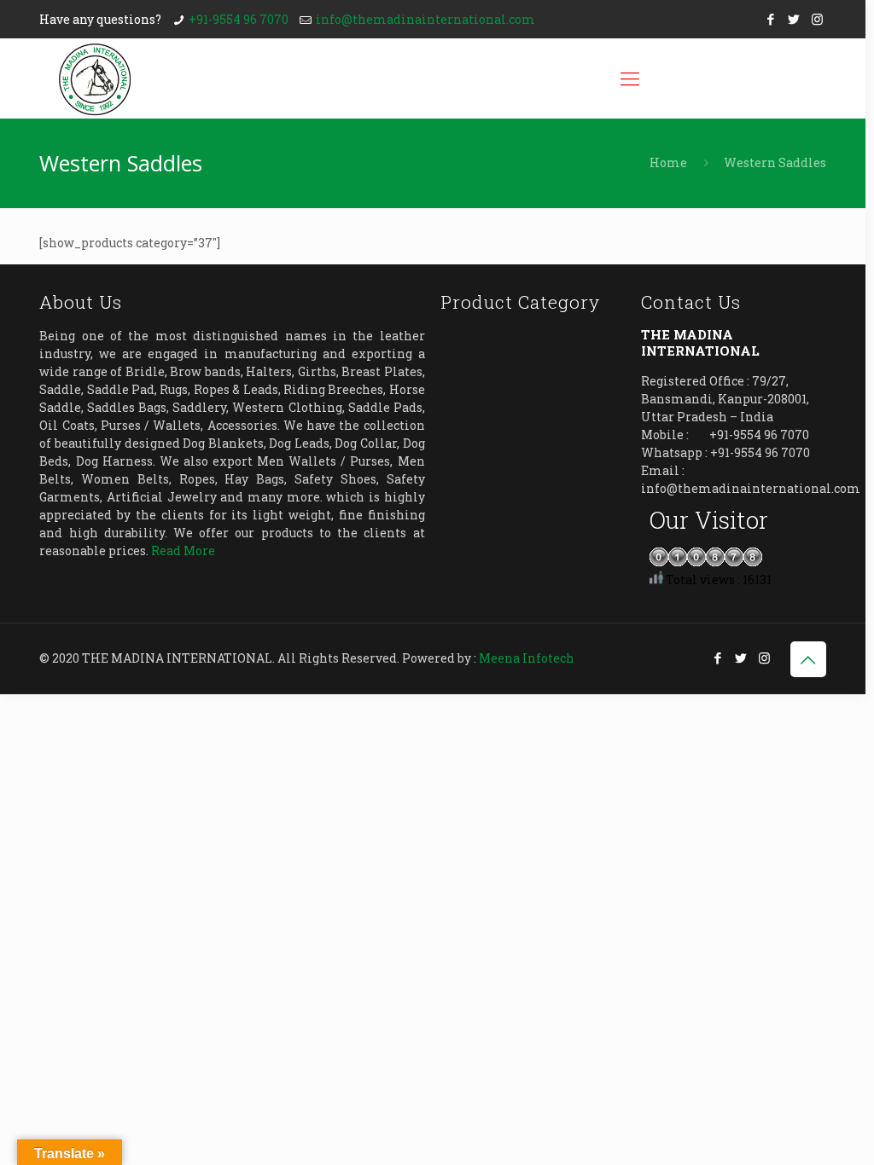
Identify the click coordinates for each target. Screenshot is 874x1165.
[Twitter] (794, 18)
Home (668, 162)
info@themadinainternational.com (425, 19)
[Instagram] (817, 18)
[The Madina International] (94, 78)
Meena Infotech (526, 658)
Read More (183, 550)
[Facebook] (771, 18)
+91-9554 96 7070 (238, 19)
